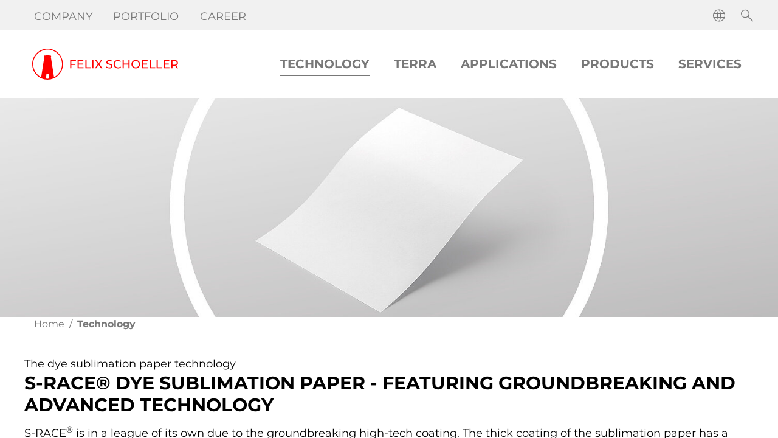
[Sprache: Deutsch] (719, 16)
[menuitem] (64, 16)
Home (49, 324)
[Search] (747, 16)
